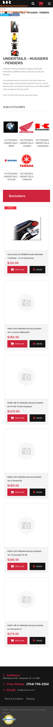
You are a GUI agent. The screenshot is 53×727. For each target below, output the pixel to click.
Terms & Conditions (13, 699)
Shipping (30, 699)
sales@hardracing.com (26, 690)
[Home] (7, 3)
